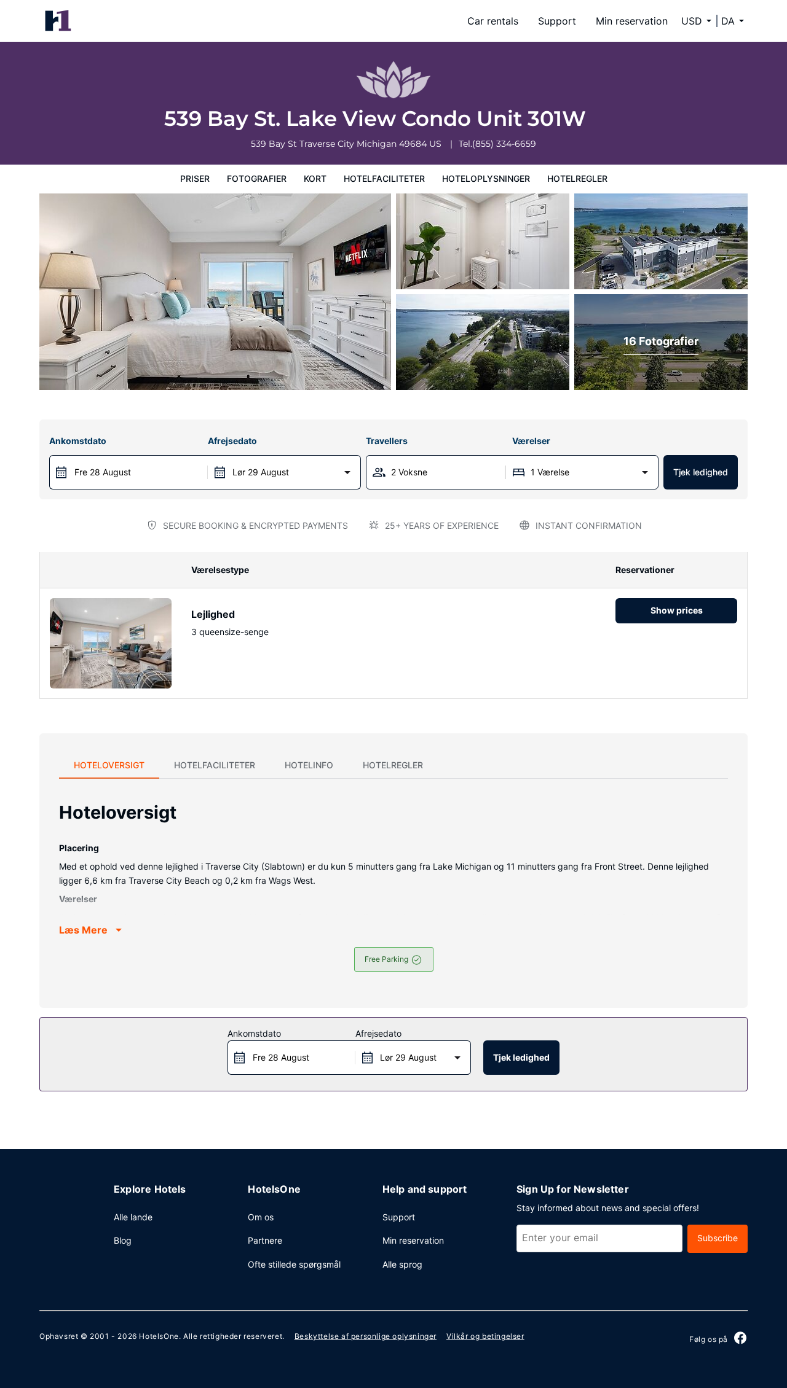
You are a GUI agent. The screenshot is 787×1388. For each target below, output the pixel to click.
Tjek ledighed (700, 472)
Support (557, 21)
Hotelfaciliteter (384, 178)
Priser (195, 178)
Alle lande (133, 1217)
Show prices (677, 610)
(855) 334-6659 (504, 143)
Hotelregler (577, 178)
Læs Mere (83, 930)
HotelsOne (158, 1336)
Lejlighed (213, 614)
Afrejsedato (232, 440)
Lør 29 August (260, 472)
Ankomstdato (77, 440)
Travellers (387, 440)
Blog (123, 1240)
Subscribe (717, 1238)
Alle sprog (402, 1264)
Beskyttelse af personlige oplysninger (366, 1336)
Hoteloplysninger (486, 178)
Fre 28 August (102, 472)
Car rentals (492, 21)
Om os (261, 1217)
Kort (315, 178)
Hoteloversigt (109, 765)
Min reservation (632, 21)
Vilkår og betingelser (485, 1336)
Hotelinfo (309, 765)
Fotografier (257, 178)
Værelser (531, 440)
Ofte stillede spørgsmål (294, 1264)
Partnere (265, 1240)
